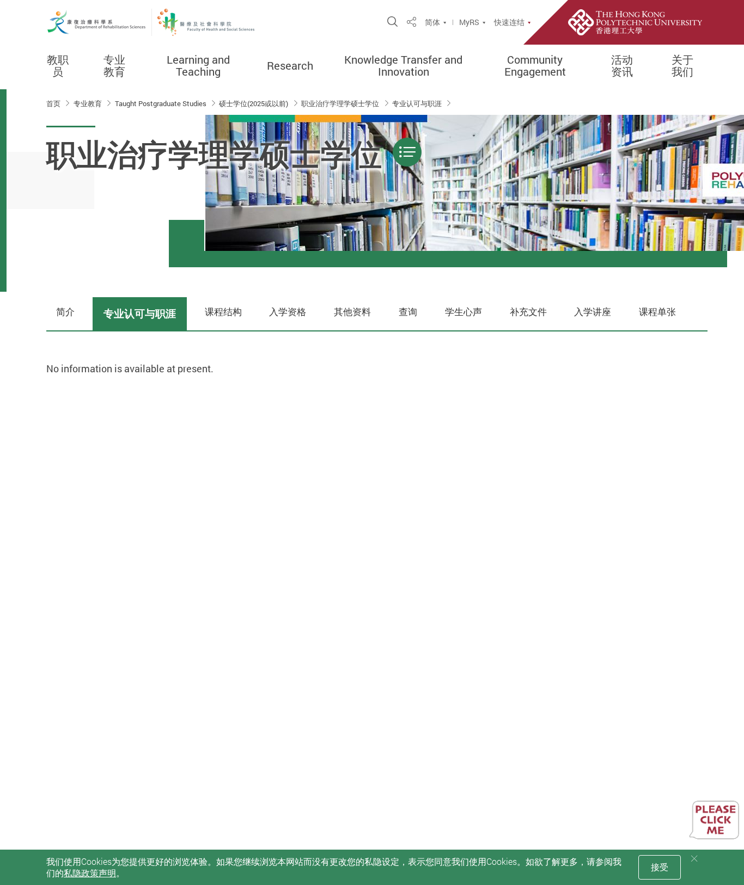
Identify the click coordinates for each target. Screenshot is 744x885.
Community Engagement (535, 66)
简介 (65, 311)
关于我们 (682, 66)
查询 (408, 311)
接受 (659, 867)
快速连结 (509, 22)
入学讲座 (592, 311)
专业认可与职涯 (417, 103)
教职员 (58, 66)
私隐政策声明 (90, 873)
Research (290, 66)
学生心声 (463, 311)
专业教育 (114, 66)
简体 (432, 22)
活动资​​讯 (622, 66)
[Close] (694, 858)
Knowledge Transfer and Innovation (403, 66)
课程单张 (657, 311)
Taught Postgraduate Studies (161, 103)
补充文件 (528, 311)
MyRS (469, 22)
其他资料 (352, 311)
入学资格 (287, 311)
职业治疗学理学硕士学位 (341, 103)
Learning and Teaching (198, 66)
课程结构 (223, 311)
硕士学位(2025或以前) (254, 103)
